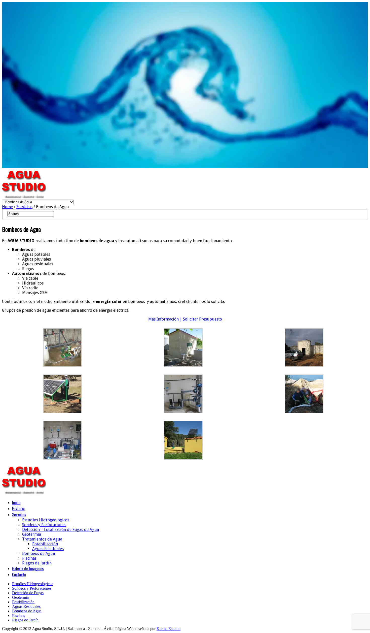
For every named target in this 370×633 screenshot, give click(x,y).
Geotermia (31, 534)
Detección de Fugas (28, 593)
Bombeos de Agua (38, 553)
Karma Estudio (168, 628)
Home (7, 206)
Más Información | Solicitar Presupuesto (185, 319)
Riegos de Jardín (37, 563)
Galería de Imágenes (28, 568)
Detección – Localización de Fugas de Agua (60, 529)
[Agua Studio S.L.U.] (24, 197)
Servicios (24, 206)
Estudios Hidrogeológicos (45, 520)
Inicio (16, 502)
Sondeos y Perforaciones (44, 524)
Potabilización (45, 544)
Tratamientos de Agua (42, 539)
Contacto (19, 575)
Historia (18, 508)
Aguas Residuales (48, 548)
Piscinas (29, 558)
